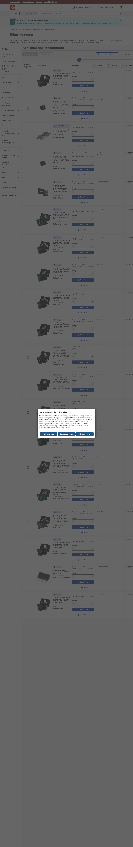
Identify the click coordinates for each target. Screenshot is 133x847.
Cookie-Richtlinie (65, 428)
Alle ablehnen (49, 434)
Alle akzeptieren (85, 434)
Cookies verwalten (67, 434)
